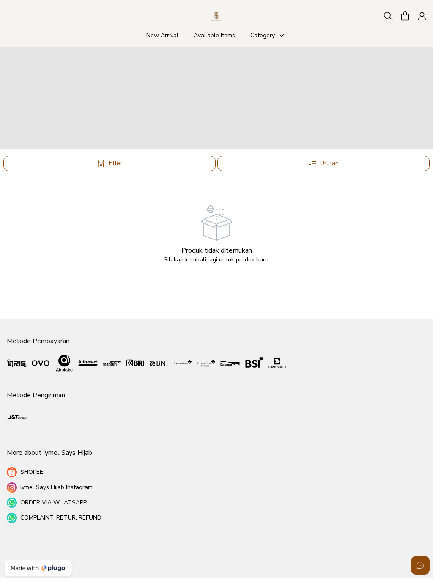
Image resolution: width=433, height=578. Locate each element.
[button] (405, 16)
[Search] (388, 16)
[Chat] (420, 565)
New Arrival (162, 35)
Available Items (214, 35)
